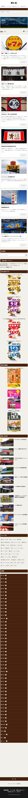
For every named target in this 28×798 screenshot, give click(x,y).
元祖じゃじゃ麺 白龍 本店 (7, 83)
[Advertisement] (14, 759)
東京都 (12, 458)
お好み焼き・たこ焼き (17, 545)
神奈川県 (4, 618)
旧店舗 (14, 559)
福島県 (4, 595)
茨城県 (12, 449)
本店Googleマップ (15, 6)
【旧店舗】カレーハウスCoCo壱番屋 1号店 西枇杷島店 (21, 496)
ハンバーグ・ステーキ (18, 548)
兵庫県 (4, 664)
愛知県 (12, 477)
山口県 (4, 688)
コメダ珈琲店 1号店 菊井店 (20, 486)
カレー (14, 562)
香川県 (4, 694)
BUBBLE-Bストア (24, 6)
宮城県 (4, 585)
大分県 (4, 717)
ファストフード (16, 542)
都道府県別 (3, 6)
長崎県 (4, 711)
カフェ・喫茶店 (6, 548)
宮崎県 (4, 721)
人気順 (4, 31)
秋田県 (4, 588)
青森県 (4, 578)
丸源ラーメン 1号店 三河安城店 (21, 477)
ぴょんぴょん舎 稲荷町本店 (8, 176)
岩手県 (8, 11)
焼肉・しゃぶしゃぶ (14, 551)
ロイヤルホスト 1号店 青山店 (21, 439)
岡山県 (4, 681)
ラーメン (4, 551)
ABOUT (18, 791)
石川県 (4, 628)
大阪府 (12, 524)
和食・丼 (21, 559)
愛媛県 (4, 697)
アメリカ (4, 734)
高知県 (4, 701)
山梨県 (4, 635)
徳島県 (4, 691)
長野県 (4, 638)
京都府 (4, 658)
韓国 (3, 731)
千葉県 (12, 467)
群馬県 (4, 605)
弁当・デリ (5, 539)
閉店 (24, 542)
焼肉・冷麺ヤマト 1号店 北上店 (9, 53)
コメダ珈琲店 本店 (18, 505)
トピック (13, 539)
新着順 (1, 31)
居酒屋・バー (5, 545)
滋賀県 (4, 654)
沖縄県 (4, 727)
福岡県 (12, 439)
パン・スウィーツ (14, 554)
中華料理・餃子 (6, 559)
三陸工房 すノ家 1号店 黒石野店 (9, 114)
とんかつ (4, 554)
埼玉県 (4, 608)
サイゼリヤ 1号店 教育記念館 (20, 467)
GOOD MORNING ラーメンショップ (21, 459)
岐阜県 (4, 641)
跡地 (19, 539)
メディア (14, 565)
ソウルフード (5, 562)
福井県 (4, 631)
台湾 (3, 737)
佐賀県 (4, 707)
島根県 (4, 678)
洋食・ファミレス (6, 556)
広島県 (4, 684)
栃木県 (4, 601)
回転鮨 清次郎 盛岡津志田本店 (8, 146)
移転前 (15, 556)
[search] (26, 255)
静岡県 (4, 644)
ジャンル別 (9, 6)
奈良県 (4, 668)
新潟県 (4, 621)
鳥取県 (4, 674)
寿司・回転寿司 (6, 542)
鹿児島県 (4, 724)
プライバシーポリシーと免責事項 (14, 783)
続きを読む (23, 61)
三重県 (4, 651)
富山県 (4, 625)
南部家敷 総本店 (5, 207)
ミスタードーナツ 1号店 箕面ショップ (21, 524)
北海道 (12, 514)
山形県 (4, 591)
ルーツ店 (21, 562)
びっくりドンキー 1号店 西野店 (21, 514)
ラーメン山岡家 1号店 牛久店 (20, 448)
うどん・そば (5, 565)
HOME (3, 11)
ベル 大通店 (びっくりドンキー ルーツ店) (11, 236)
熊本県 (4, 714)
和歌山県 (4, 671)
